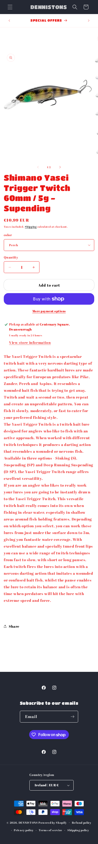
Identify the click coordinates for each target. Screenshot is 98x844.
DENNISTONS (28, 822)
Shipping (31, 226)
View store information (30, 342)
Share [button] (14, 626)
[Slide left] (37, 167)
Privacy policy (24, 830)
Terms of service (50, 830)
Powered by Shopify (52, 822)
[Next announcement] (88, 20)
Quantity (11, 257)
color (8, 235)
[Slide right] (60, 167)
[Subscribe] (72, 717)
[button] (10, 7)
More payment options (49, 311)
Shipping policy (78, 830)
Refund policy (81, 822)
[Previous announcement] (9, 20)
